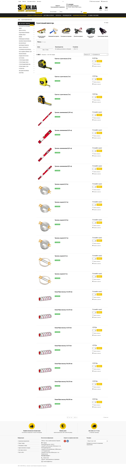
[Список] (38, 54)
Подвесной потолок (23, 56)
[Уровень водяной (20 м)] (45, 226)
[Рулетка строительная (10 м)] (45, 65)
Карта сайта (21, 452)
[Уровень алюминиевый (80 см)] (45, 172)
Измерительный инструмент (41, 37)
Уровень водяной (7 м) (61, 274)
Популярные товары (23, 445)
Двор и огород (22, 30)
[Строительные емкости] (90, 30)
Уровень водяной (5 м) (61, 256)
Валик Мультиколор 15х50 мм (63, 328)
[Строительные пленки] (102, 30)
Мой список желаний (95, 1)
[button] (35, 15)
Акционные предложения (24, 441)
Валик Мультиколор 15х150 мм (63, 310)
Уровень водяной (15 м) (61, 202)
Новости (24, 1)
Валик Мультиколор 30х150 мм (63, 381)
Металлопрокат (22, 43)
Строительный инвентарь (24, 64)
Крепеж (20, 36)
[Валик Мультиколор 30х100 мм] (45, 370)
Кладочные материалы (24, 32)
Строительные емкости (90, 37)
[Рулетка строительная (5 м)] (45, 101)
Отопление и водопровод (25, 49)
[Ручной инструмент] (78, 30)
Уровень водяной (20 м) (61, 220)
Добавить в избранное (97, 64)
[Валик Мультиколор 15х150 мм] (45, 316)
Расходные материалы (66, 36)
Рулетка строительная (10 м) (63, 59)
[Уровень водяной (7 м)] (45, 280)
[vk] (67, 441)
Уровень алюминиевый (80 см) (63, 166)
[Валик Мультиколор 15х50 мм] (45, 334)
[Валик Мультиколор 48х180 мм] (45, 406)
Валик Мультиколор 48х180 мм (63, 399)
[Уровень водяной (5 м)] (45, 262)
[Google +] (65, 441)
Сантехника (21, 58)
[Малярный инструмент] (53, 30)
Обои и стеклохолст (23, 47)
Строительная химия (24, 60)
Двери (20, 28)
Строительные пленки (103, 36)
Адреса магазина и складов (24, 447)
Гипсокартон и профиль (26, 26)
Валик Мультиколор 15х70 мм (63, 346)
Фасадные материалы (24, 70)
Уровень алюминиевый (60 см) (63, 148)
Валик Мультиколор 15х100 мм (63, 292)
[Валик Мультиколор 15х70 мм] (45, 352)
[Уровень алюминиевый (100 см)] (45, 119)
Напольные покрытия (24, 45)
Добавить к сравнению (97, 66)
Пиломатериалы (22, 53)
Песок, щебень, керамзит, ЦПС (25, 51)
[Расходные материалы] (66, 30)
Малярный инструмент (53, 36)
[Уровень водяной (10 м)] (45, 190)
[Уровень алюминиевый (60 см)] (45, 154)
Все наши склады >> (45, 455)
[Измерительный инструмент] (41, 30)
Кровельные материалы (24, 39)
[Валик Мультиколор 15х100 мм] (45, 298)
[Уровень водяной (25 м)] (45, 244)
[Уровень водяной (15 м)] (45, 208)
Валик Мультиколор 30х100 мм (63, 364)
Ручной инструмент (78, 36)
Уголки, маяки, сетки (23, 66)
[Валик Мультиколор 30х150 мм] (45, 388)
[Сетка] (37, 54)
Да (76, 49)
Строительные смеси (23, 62)
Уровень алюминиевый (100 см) (64, 112)
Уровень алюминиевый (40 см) (63, 130)
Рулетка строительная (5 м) (62, 94)
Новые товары (21, 443)
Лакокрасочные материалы (25, 41)
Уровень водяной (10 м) (61, 184)
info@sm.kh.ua (49, 461)
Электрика (21, 72)
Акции (20, 1)
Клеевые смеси (22, 34)
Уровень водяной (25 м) (61, 238)
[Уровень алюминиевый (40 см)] (45, 136)
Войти (100, 10)
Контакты (39, 1)
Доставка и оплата (31, 1)
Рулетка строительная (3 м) (62, 76)
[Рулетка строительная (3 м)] (45, 83)
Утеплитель (21, 68)
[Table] (40, 54)
